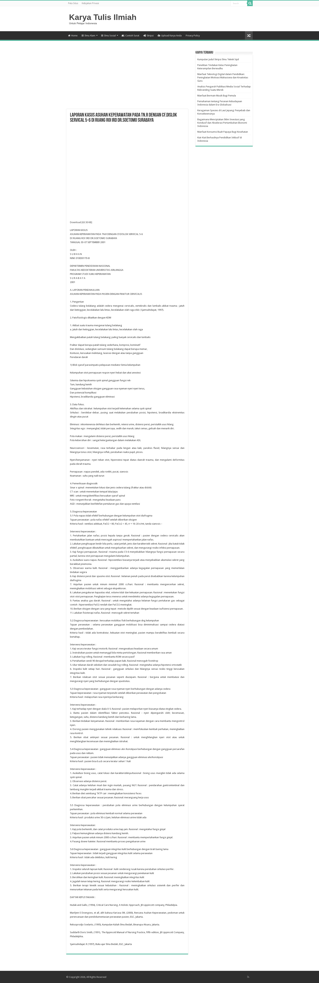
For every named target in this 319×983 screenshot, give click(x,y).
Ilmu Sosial (110, 35)
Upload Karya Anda (171, 35)
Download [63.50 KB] (81, 222)
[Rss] (248, 977)
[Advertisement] (127, 79)
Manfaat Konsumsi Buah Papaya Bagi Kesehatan (222, 131)
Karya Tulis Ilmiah (102, 17)
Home (74, 35)
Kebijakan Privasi (90, 3)
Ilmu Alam (90, 35)
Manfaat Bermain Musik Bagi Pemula (216, 95)
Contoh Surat (132, 35)
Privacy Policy (193, 35)
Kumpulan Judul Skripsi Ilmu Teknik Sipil (218, 59)
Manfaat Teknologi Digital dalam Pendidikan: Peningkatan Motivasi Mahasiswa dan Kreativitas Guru (222, 77)
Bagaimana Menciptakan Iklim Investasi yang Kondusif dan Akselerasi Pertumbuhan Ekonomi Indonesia (222, 122)
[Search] (250, 3)
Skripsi (150, 35)
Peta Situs (73, 3)
